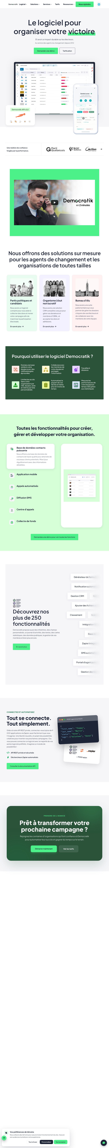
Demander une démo (45, 51)
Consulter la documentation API (22, 766)
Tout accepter (61, 1142)
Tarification (67, 51)
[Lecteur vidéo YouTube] (54, 202)
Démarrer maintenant (44, 849)
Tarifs (57, 4)
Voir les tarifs (68, 849)
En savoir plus (15, 326)
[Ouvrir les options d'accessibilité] (4, 1138)
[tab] (31, 456)
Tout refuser (33, 1142)
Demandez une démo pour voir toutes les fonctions (54, 537)
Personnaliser (46, 1142)
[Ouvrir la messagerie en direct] (104, 1143)
